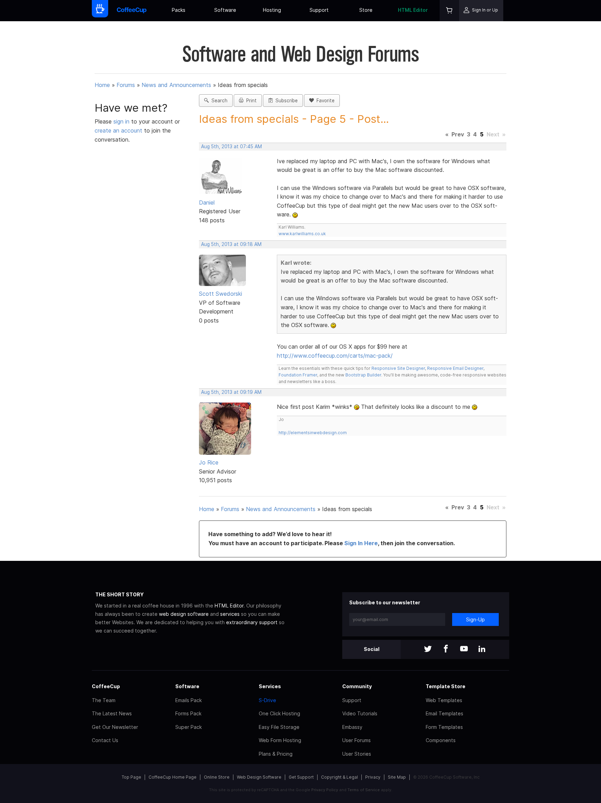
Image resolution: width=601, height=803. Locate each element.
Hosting (272, 10)
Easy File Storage (279, 727)
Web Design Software (259, 777)
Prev (457, 134)
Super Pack (188, 727)
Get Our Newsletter (115, 727)
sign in (122, 121)
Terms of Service (363, 789)
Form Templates (444, 727)
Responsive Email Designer (455, 368)
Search (218, 100)
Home (102, 84)
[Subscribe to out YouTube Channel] (464, 649)
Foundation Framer (298, 374)
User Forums (356, 740)
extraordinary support (252, 622)
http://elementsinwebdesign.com (313, 432)
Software (225, 10)
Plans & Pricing (276, 754)
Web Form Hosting (280, 740)
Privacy (372, 777)
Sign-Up (475, 619)
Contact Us (105, 740)
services (230, 614)
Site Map (397, 777)
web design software (184, 614)
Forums (126, 84)
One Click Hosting (279, 713)
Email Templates (444, 713)
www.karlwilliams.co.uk (302, 233)
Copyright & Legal (339, 777)
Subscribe (285, 100)
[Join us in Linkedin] (482, 649)
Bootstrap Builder (363, 374)
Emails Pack (188, 700)
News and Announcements (176, 84)
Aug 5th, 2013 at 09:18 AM (231, 244)
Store (365, 10)
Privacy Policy (324, 789)
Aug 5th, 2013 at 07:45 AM (231, 146)
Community (357, 686)
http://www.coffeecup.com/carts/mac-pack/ (335, 355)
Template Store (445, 686)
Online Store (217, 777)
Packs (178, 10)
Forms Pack (188, 713)
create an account (118, 130)
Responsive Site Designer (398, 368)
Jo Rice (208, 462)
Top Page (131, 777)
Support (319, 10)
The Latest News (112, 713)
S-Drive (267, 700)
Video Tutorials (359, 713)
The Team (103, 700)
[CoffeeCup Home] (132, 10)
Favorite (324, 100)
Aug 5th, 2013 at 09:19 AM (231, 392)
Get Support (301, 777)
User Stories (356, 754)
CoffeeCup (106, 686)
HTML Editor (413, 10)
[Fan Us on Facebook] (445, 649)
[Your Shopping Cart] (449, 10)
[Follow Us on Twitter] (427, 649)
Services (270, 686)
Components (441, 740)
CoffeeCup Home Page (173, 777)
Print (250, 100)
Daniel (207, 202)
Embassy (352, 727)
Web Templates (444, 700)
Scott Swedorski (220, 293)
